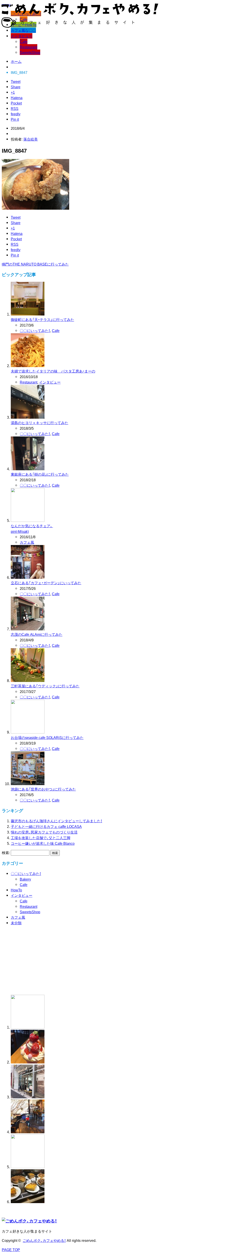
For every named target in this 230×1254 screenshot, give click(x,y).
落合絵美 (30, 139)
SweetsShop (30, 52)
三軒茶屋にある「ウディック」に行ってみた (45, 685)
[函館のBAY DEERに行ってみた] (27, 1131)
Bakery (25, 879)
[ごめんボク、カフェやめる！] (80, 24)
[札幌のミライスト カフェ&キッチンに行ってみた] (27, 1097)
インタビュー (21, 36)
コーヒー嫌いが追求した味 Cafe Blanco (43, 843)
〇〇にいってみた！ (35, 330)
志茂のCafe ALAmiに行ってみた (36, 634)
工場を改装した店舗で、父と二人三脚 (40, 837)
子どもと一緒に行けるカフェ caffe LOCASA (46, 826)
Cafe (23, 41)
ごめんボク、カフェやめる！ (44, 1240)
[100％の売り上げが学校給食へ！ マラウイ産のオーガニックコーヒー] (27, 1027)
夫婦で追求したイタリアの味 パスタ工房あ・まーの (53, 371)
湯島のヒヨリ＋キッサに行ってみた (39, 422)
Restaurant (28, 47)
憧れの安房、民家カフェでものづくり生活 (44, 832)
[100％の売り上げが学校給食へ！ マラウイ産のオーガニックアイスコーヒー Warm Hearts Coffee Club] (63, 988)
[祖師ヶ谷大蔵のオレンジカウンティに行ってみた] (27, 1062)
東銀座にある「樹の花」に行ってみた (40, 474)
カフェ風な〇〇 (23, 30)
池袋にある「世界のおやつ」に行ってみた (43, 789)
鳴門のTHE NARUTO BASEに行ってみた (35, 264)
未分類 (16, 922)
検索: (6, 852)
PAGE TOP (11, 1249)
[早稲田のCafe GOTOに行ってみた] (27, 1201)
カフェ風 (27, 542)
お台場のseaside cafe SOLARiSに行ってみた (47, 737)
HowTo (16, 890)
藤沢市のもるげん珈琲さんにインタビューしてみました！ (56, 820)
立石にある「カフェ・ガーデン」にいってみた (46, 582)
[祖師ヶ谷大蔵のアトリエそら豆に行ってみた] (27, 1166)
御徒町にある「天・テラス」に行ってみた (42, 319)
